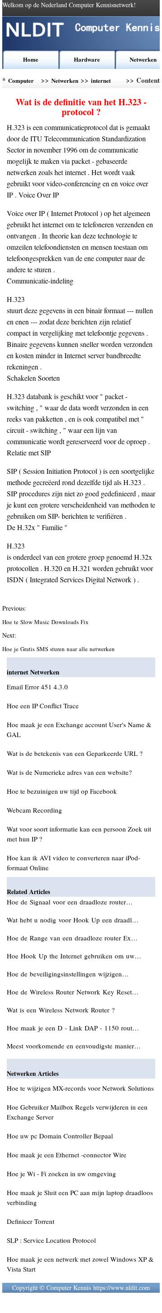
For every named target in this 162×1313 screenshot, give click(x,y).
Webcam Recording (34, 809)
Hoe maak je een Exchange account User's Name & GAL (79, 729)
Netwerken (143, 59)
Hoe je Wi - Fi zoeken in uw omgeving (61, 1173)
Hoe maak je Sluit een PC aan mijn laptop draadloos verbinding (80, 1197)
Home (30, 59)
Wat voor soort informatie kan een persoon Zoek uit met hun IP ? (79, 833)
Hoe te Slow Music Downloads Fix (46, 622)
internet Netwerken (104, 82)
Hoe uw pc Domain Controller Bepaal (60, 1135)
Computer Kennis (21, 82)
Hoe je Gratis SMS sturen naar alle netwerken (59, 649)
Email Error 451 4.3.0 (37, 686)
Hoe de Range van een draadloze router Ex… (72, 937)
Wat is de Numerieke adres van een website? (69, 772)
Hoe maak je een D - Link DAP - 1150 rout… (73, 1027)
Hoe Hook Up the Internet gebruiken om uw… (74, 955)
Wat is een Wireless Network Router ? (62, 1009)
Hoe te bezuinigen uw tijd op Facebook (62, 791)
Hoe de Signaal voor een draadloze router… (70, 901)
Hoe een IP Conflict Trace (43, 705)
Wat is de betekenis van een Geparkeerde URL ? (75, 753)
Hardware (87, 59)
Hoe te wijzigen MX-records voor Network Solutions (80, 1088)
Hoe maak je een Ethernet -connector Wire (66, 1154)
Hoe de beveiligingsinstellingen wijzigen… (68, 973)
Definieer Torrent (30, 1221)
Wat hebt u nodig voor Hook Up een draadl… (73, 919)
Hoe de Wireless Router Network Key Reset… (73, 991)
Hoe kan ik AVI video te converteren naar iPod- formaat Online (73, 862)
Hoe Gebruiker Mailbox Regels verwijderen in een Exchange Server (77, 1111)
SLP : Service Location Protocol (51, 1240)
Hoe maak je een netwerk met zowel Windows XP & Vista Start (80, 1264)
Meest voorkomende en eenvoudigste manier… (74, 1045)
